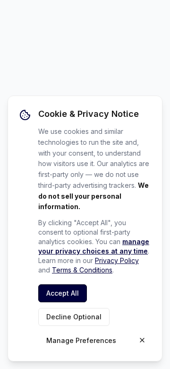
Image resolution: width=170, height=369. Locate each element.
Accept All (62, 293)
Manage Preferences (81, 340)
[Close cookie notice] (142, 340)
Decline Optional (74, 317)
